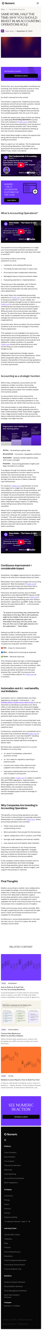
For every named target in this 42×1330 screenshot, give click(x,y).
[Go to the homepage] (10, 1134)
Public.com (22, 122)
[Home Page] (8, 3)
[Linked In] (5, 1140)
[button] (38, 3)
